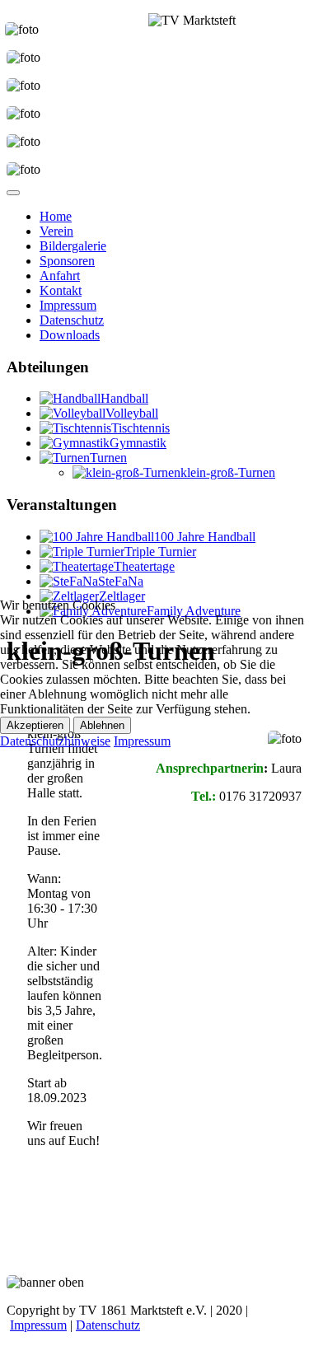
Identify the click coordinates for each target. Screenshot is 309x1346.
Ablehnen (102, 725)
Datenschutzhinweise (55, 741)
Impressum (142, 741)
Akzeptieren (35, 725)
